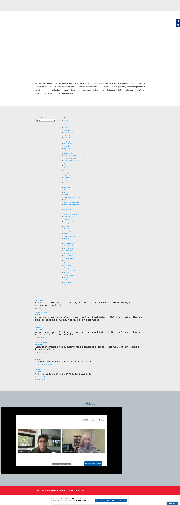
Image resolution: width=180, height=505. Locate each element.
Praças (66, 234)
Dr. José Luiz (68, 168)
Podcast (66, 226)
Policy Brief (67, 231)
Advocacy (67, 148)
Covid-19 (66, 123)
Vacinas (66, 273)
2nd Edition (67, 143)
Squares (66, 260)
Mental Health (68, 217)
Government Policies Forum (72, 204)
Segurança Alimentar (70, 135)
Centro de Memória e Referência (74, 158)
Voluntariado (68, 282)
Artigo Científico (69, 153)
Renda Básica (68, 238)
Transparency (68, 265)
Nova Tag (67, 219)
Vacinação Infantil (69, 270)
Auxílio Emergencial (70, 156)
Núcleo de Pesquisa (70, 221)
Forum (66, 195)
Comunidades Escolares (71, 160)
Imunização (67, 130)
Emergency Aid (68, 173)
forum (66, 192)
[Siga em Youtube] (143, 491)
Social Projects (68, 255)
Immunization (68, 207)
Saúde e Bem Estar (70, 243)
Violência (67, 280)
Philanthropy (68, 224)
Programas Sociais (69, 236)
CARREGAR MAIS (40, 379)
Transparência (68, 263)
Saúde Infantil (68, 246)
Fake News (67, 175)
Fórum (66, 190)
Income (66, 212)
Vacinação (67, 268)
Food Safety (67, 185)
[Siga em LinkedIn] (140, 491)
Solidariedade (68, 258)
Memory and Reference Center (73, 214)
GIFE (65, 199)
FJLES (65, 125)
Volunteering (68, 285)
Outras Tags (67, 137)
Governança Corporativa (71, 202)
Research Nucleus (69, 241)
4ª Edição (67, 146)
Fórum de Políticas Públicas (72, 197)
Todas (66, 120)
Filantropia (67, 178)
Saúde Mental (68, 132)
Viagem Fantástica (69, 275)
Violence (66, 277)
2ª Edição (67, 141)
